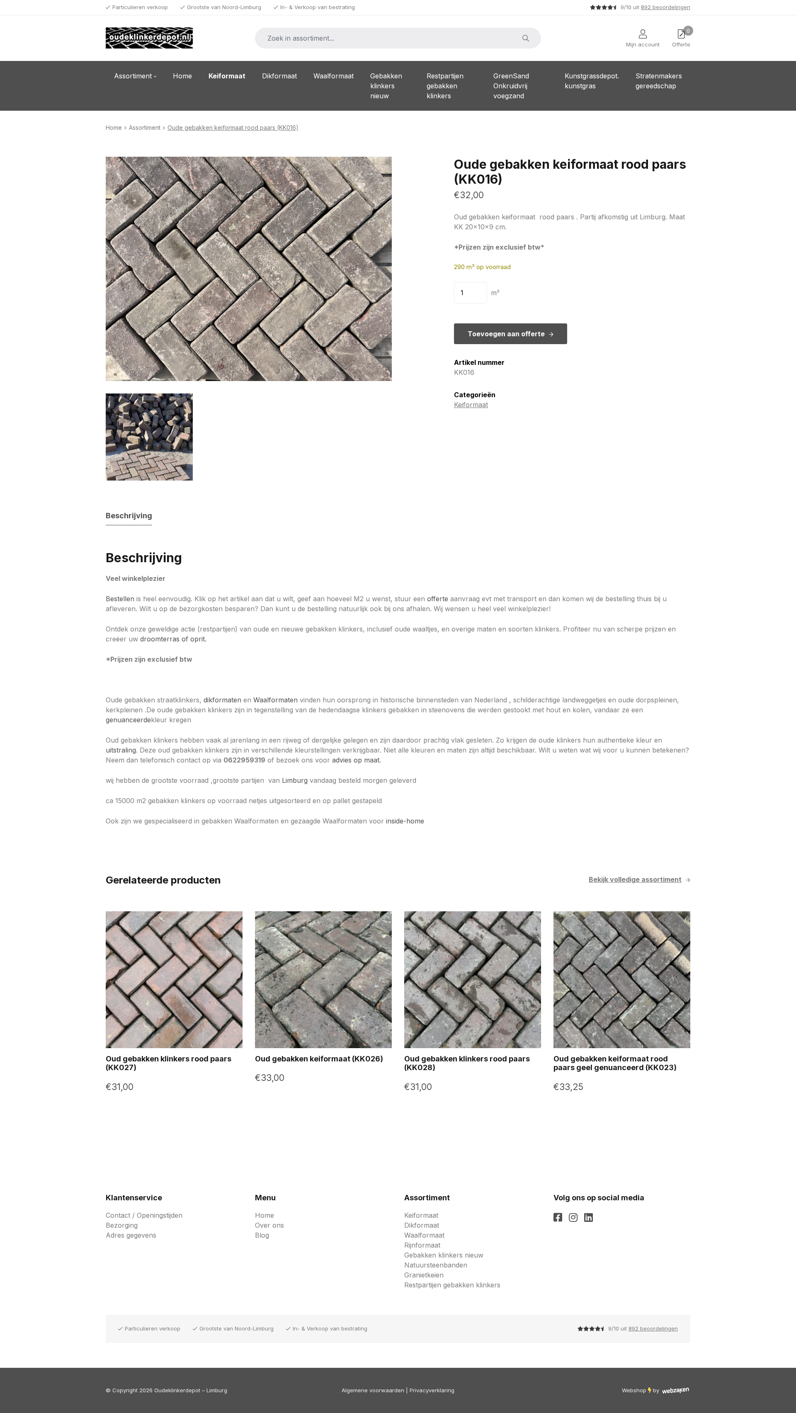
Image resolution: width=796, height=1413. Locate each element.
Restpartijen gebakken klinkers (445, 86)
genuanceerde (128, 720)
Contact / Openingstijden (144, 1215)
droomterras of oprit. (173, 639)
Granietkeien (424, 1275)
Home (182, 76)
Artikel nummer (479, 362)
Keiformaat (227, 76)
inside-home (406, 821)
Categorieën (474, 395)
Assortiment (133, 76)
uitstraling (121, 750)
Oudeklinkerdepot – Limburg (190, 1390)
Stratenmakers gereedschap (659, 81)
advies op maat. (356, 760)
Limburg (295, 780)
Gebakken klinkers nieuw (386, 86)
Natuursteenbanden (435, 1265)
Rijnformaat (422, 1245)
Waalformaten (275, 700)
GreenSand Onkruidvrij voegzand (511, 86)
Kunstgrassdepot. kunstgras (592, 81)
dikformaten (222, 700)
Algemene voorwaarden (373, 1390)
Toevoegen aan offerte (506, 334)
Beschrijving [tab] (129, 515)
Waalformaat (333, 76)
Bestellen (120, 599)
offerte (437, 599)
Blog (262, 1235)
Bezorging (122, 1225)
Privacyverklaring (432, 1390)
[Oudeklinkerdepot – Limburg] (149, 38)
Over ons (269, 1225)
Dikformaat (279, 76)
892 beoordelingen (665, 7)
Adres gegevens (131, 1235)
